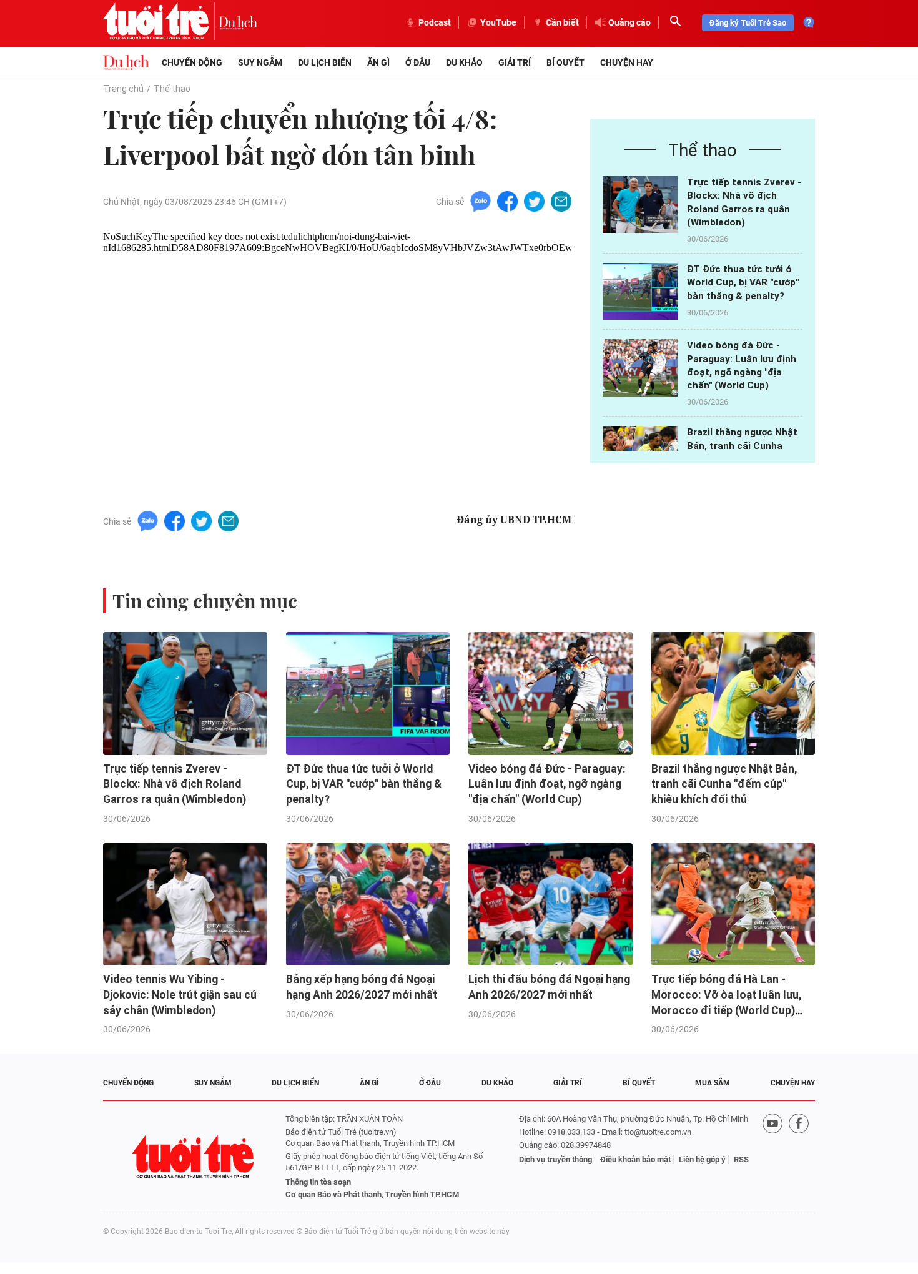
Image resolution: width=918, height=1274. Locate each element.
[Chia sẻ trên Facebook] (507, 201)
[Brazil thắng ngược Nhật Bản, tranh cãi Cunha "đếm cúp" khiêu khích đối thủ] (733, 693)
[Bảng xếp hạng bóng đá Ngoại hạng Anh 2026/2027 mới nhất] (368, 904)
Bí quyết (565, 62)
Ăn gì (378, 62)
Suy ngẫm (260, 62)
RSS (741, 1159)
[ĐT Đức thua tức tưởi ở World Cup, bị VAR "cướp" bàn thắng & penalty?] (640, 291)
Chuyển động (192, 62)
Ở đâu (417, 62)
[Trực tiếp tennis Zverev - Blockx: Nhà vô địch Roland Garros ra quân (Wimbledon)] (640, 204)
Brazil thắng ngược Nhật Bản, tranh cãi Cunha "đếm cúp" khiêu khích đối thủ (724, 784)
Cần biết (562, 22)
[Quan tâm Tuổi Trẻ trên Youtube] (772, 1157)
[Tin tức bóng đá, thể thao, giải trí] (126, 62)
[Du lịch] (238, 22)
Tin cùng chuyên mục (204, 600)
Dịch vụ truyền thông (555, 1159)
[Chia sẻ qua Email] (561, 201)
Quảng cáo (629, 22)
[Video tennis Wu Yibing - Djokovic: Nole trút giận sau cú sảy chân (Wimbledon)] (185, 904)
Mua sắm (712, 1083)
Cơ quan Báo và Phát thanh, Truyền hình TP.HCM (372, 1194)
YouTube (498, 22)
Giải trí (514, 62)
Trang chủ (123, 89)
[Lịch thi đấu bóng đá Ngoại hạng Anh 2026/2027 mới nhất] (550, 904)
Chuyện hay (626, 62)
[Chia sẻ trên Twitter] (534, 201)
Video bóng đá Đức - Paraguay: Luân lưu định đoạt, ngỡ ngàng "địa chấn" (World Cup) (547, 784)
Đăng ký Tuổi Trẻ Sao (747, 22)
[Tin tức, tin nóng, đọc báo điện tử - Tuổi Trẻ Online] (161, 22)
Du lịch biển (325, 62)
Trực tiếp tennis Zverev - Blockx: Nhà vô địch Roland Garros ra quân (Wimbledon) (174, 784)
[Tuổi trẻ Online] (194, 1157)
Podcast (434, 22)
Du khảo (464, 62)
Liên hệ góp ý (702, 1159)
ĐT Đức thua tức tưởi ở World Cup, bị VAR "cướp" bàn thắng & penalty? (743, 283)
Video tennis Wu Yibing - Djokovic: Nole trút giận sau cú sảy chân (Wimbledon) (180, 994)
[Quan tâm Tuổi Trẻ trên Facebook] (799, 1157)
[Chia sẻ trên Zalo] (480, 201)
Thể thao (172, 89)
